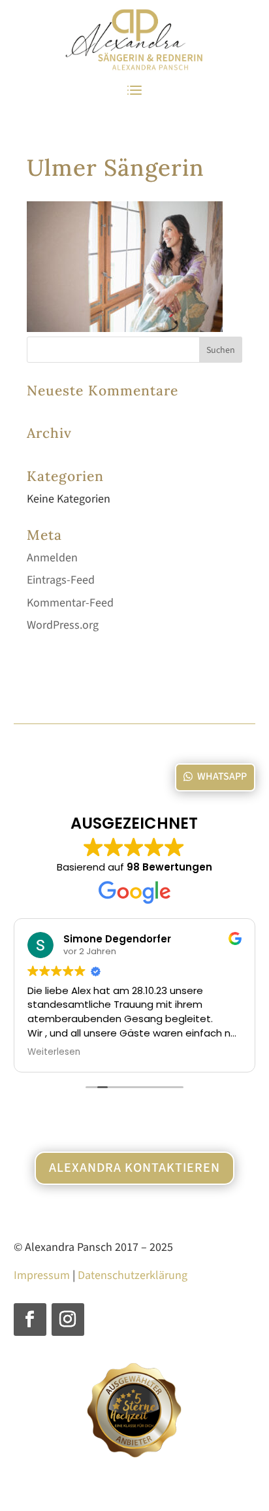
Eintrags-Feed (61, 580)
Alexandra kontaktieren (134, 1168)
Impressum (42, 1275)
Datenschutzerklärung (132, 1275)
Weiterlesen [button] (53, 1052)
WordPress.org (63, 625)
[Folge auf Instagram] (68, 1319)
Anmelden (52, 558)
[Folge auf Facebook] (30, 1319)
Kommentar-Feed (70, 603)
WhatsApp (222, 776)
